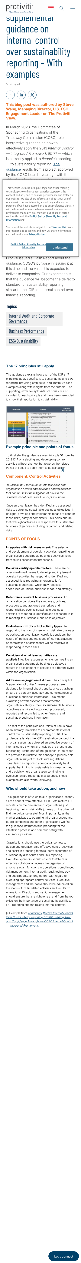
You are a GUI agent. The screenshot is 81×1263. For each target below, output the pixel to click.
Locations (14, 1180)
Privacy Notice (14, 1249)
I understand (59, 247)
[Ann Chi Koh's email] (54, 1076)
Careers (12, 1159)
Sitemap (12, 1202)
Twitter (28, 1231)
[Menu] (72, 8)
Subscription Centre (22, 1191)
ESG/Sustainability (23, 341)
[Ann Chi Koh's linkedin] (62, 1076)
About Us (13, 1148)
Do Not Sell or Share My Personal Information (36, 218)
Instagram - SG (9, 1231)
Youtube (47, 1231)
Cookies (48, 1249)
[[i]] (62, 476)
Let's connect (63, 1256)
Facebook (37, 1231)
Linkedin (19, 1231)
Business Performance (26, 331)
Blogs (56, 1231)
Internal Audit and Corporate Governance (31, 318)
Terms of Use (33, 1249)
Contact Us (15, 1169)
